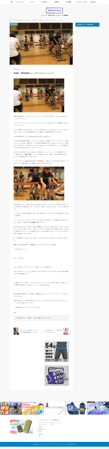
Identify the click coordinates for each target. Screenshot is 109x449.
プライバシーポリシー (42, 424)
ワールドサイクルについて (43, 422)
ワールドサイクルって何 (81, 2)
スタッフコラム (19, 2)
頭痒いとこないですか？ (46, 317)
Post (15, 312)
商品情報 (56, 2)
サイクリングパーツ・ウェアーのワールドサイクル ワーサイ (53, 444)
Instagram (40, 433)
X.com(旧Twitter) (41, 429)
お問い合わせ (93, 2)
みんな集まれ (44, 2)
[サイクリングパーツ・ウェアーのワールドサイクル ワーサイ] (54, 13)
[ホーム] (12, 2)
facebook (40, 427)
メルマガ (32, 2)
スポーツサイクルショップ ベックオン (56, 423)
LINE (39, 435)
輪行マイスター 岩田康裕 (26, 317)
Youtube (39, 431)
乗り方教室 (13, 24)
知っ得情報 (68, 2)
